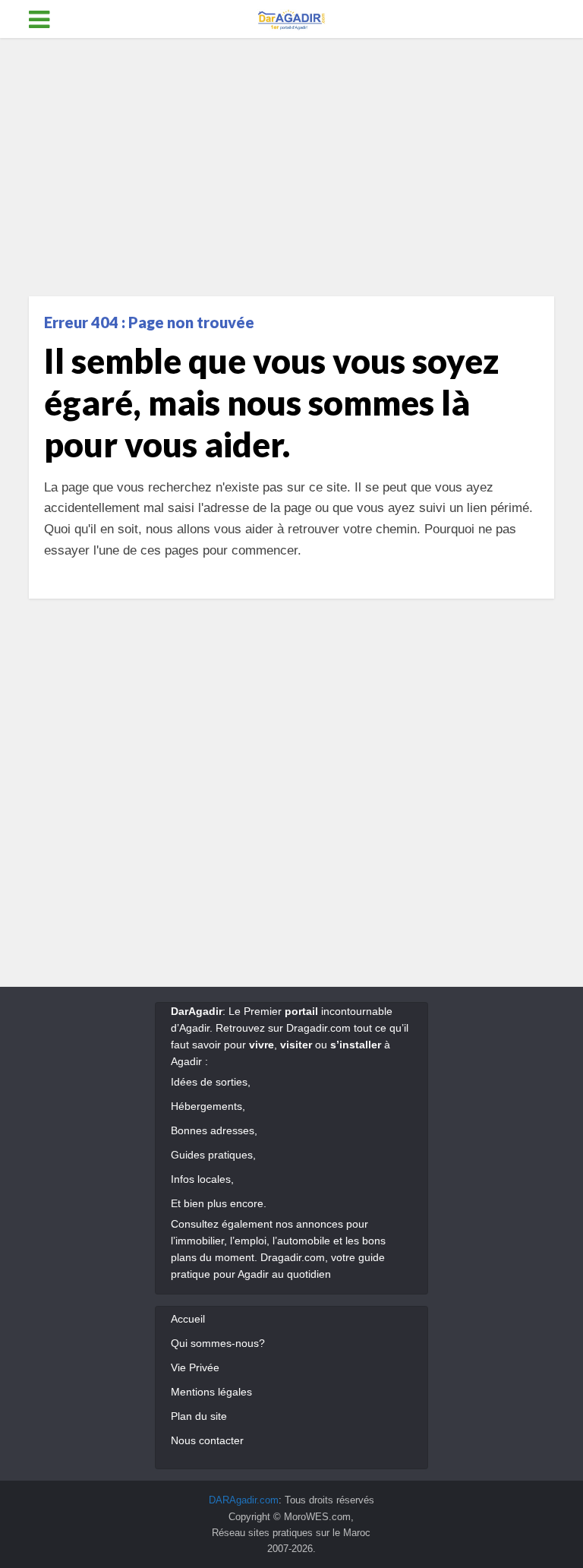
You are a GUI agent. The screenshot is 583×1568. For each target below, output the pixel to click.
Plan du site (199, 1416)
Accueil (188, 1319)
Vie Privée (195, 1367)
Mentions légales (211, 1392)
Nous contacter (207, 1440)
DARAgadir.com (244, 1500)
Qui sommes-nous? (218, 1343)
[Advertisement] (291, 167)
